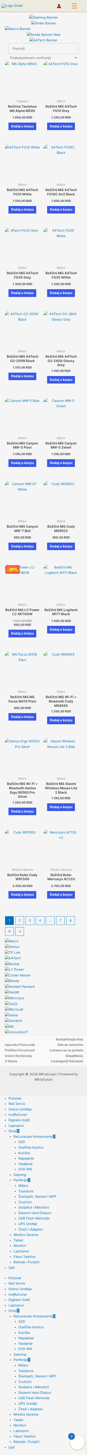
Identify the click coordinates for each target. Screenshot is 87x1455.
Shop (12, 1131)
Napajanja (26, 1158)
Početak (14, 1098)
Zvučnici (25, 1202)
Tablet (18, 1240)
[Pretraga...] (72, 49)
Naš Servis (16, 1104)
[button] (74, 6)
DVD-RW (25, 1169)
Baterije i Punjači (26, 1262)
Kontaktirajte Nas (69, 1039)
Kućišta (24, 1153)
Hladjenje (25, 1164)
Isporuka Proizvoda (20, 1045)
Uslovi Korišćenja (18, 1056)
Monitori (20, 1246)
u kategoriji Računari (67, 1061)
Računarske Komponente (33, 1136)
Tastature (25, 1191)
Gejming (20, 1175)
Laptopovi (16, 1126)
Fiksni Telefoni (25, 1257)
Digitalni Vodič (19, 1120)
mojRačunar (17, 1114)
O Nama (11, 1061)
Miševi (23, 1186)
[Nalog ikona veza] (59, 6)
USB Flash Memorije (34, 1218)
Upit (11, 1268)
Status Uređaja (20, 1109)
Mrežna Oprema (26, 1235)
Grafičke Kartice (31, 1147)
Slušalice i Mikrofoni (33, 1207)
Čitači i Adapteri (30, 1229)
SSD (21, 1142)
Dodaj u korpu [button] (22, 126)
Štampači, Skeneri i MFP (37, 1196)
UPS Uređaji (27, 1224)
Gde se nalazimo (70, 1045)
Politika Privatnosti (20, 1050)
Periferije (20, 1180)
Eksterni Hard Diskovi (34, 1213)
